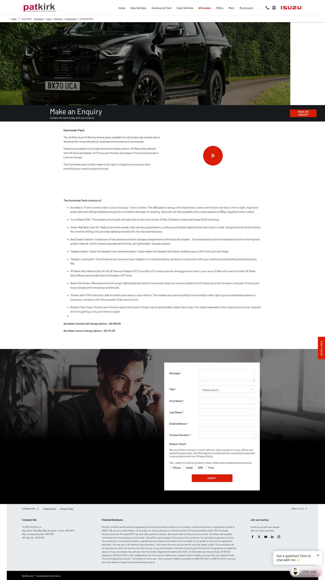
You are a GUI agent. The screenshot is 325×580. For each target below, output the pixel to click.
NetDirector (28, 576)
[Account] (274, 7)
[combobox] (227, 389)
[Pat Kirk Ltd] (40, 8)
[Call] (267, 7)
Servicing (58, 19)
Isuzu (49, 19)
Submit (212, 478)
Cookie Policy (49, 509)
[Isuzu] (291, 7)
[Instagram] (279, 537)
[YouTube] (266, 537)
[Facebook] (253, 537)
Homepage (38, 19)
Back (14, 19)
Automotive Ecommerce (48, 576)
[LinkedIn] (272, 537)
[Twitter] (259, 537)
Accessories (71, 19)
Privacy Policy (66, 509)
